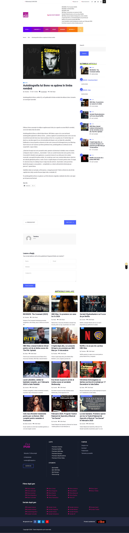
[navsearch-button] (80, 29)
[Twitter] (95, 1)
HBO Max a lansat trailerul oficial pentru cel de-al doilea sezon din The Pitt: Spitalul (96, 128)
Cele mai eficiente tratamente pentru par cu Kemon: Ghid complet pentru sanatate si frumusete (34, 417)
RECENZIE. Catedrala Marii (68, 8)
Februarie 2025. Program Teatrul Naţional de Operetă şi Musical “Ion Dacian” (64, 416)
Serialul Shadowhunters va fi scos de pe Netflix (73, 14)
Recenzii (71, 29)
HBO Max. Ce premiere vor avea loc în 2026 (72, 12)
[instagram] (98, 1)
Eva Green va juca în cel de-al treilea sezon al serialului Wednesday (62, 382)
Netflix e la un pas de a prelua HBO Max (71, 19)
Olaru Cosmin (28, 423)
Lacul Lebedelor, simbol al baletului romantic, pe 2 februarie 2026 (77, 21)
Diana (54, 319)
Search (82, 45)
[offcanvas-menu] (104, 1)
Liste (46, 29)
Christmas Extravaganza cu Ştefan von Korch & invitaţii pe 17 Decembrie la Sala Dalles (93, 382)
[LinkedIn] (101, 1)
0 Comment (44, 91)
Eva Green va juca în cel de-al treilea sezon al (72, 23)
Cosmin (83, 319)
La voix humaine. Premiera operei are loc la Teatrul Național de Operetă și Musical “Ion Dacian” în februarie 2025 (92, 417)
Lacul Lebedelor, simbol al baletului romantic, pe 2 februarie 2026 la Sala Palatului (36, 382)
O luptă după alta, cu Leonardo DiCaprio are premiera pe (75, 17)
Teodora (27, 91)
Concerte (36, 29)
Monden (62, 29)
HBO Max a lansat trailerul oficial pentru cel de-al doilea (74, 15)
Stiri (26, 29)
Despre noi (28, 466)
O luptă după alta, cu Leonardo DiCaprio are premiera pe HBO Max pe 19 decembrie (97, 144)
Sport (54, 29)
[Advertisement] (49, 113)
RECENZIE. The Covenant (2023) (69, 7)
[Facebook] (92, 1)
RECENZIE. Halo (65, 10)
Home (24, 37)
